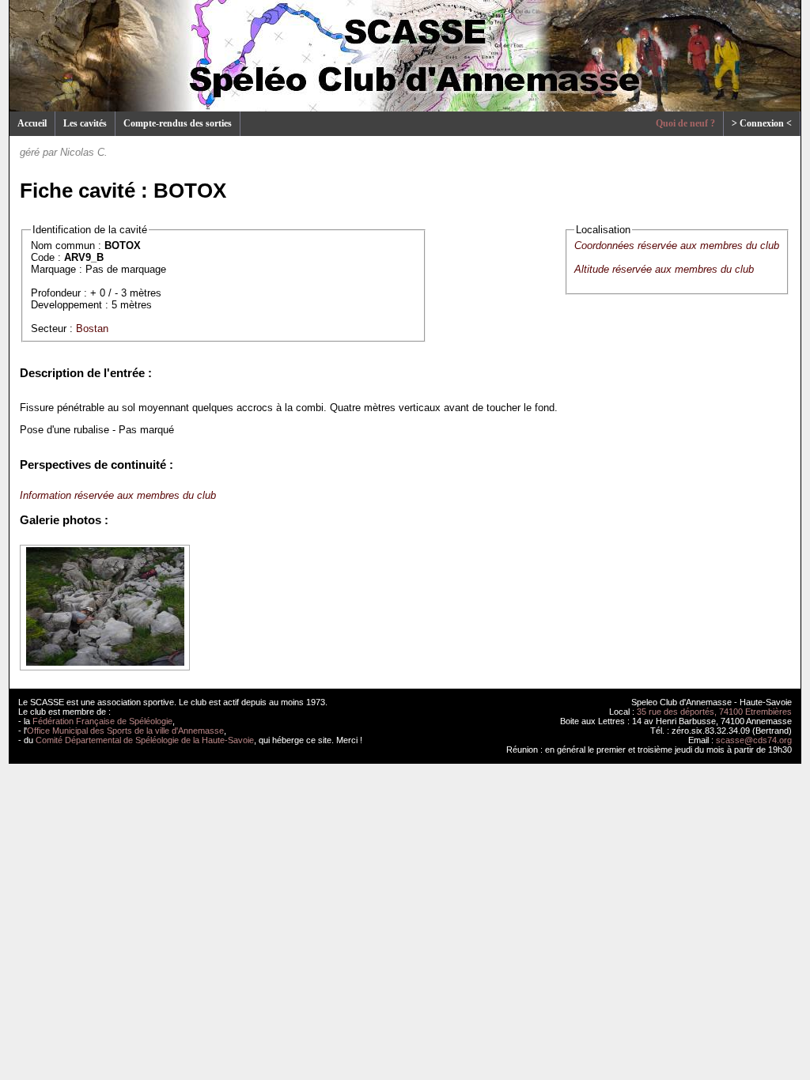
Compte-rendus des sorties (177, 123)
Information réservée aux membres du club (118, 495)
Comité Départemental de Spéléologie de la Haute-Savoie (145, 740)
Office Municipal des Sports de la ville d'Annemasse (125, 730)
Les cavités (85, 123)
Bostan (92, 328)
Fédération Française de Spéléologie (102, 721)
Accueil (32, 123)
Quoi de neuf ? (685, 123)
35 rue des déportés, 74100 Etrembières (714, 711)
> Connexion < (762, 123)
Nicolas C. (84, 152)
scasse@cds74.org (754, 740)
